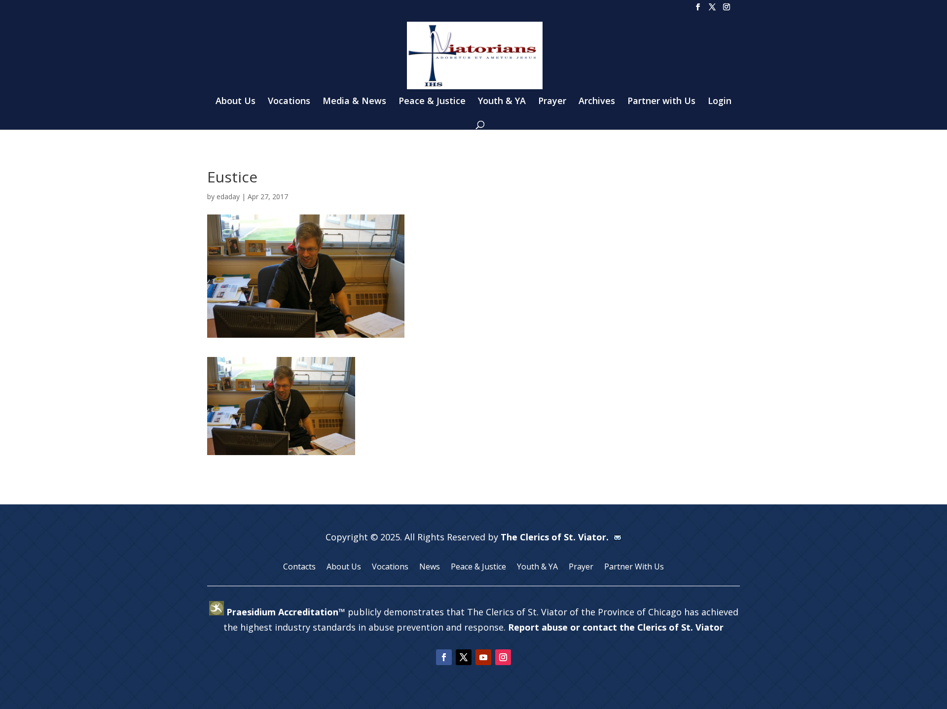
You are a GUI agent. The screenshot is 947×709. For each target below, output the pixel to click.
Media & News (354, 101)
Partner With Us (634, 567)
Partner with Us (661, 101)
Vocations (289, 101)
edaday (228, 196)
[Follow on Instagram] (503, 657)
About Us (235, 101)
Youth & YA (502, 101)
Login (719, 101)
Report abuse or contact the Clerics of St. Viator (616, 627)
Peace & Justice (432, 101)
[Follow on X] (464, 657)
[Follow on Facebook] (444, 657)
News (429, 567)
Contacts (299, 567)
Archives (597, 101)
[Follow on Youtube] (483, 657)
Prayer (552, 101)
